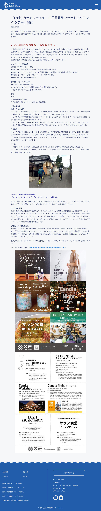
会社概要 (5, 472)
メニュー (96, 3)
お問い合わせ (69, 473)
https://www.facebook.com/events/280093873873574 (47, 247)
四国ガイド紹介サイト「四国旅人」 (13, 492)
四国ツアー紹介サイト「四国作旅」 (13, 496)
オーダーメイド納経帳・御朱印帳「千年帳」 (16, 500)
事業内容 (25, 472)
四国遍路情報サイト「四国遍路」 (12, 483)
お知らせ (25, 476)
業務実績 (5, 476)
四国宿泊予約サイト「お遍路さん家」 (14, 487)
